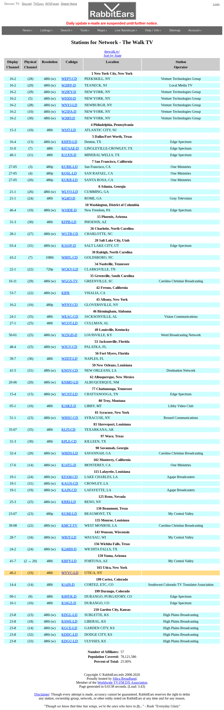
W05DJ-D (68, 98)
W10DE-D (69, 210)
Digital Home (69, 3)
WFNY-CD (69, 305)
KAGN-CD (69, 483)
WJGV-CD (69, 347)
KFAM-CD (69, 477)
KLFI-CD (68, 429)
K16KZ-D (68, 406)
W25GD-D (69, 335)
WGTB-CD (69, 234)
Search (65, 30)
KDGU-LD (69, 641)
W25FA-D (68, 111)
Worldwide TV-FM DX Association (122, 682)
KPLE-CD (69, 441)
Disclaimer (41, 694)
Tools (84, 30)
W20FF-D (68, 85)
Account (194, 30)
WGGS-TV (69, 281)
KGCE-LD (69, 628)
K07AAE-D (70, 148)
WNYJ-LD (69, 105)
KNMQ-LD (69, 382)
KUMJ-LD (69, 514)
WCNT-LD (69, 394)
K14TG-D (68, 465)
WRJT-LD (68, 537)
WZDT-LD (69, 358)
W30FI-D (68, 118)
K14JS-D (68, 584)
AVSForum (52, 3)
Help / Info (152, 30)
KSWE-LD (69, 621)
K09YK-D (69, 596)
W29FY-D (68, 92)
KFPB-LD (68, 222)
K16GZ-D (68, 603)
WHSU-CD (69, 418)
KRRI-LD (68, 502)
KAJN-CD (69, 490)
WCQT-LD (69, 323)
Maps (101, 30)
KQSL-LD (69, 173)
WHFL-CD (69, 257)
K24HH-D (69, 549)
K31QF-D (68, 245)
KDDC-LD (69, 634)
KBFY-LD (69, 561)
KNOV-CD (69, 370)
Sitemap (174, 30)
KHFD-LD (69, 142)
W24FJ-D (68, 198)
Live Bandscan (125, 30)
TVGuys (38, 3)
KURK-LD (69, 167)
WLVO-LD (69, 192)
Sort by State (112, 55)
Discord (27, 3)
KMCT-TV (69, 525)
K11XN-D (68, 155)
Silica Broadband (124, 678)
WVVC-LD (69, 573)
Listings (45, 30)
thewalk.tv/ (112, 51)
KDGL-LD (69, 615)
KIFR (65, 293)
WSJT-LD (68, 130)
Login (216, 4)
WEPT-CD (69, 79)
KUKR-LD (69, 180)
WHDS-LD (69, 453)
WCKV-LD (69, 269)
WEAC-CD (69, 316)
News (26, 30)
